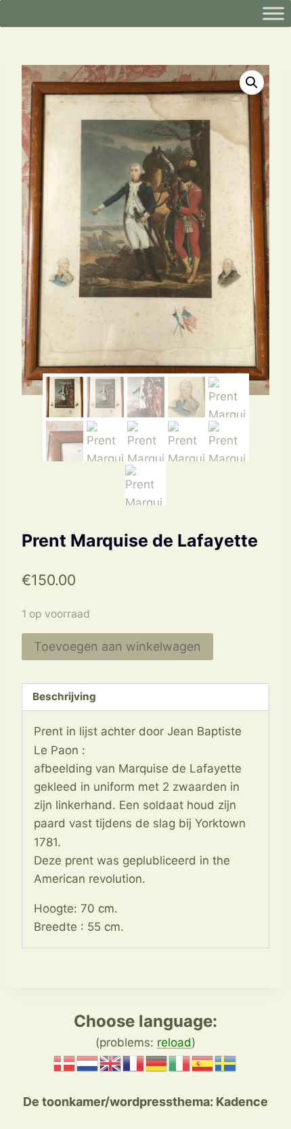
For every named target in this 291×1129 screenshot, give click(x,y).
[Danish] (64, 1062)
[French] (134, 1062)
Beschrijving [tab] (64, 696)
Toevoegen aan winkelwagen (117, 646)
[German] (157, 1062)
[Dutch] (87, 1062)
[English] (110, 1062)
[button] (252, 82)
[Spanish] (203, 1062)
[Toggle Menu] (273, 13)
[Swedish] (226, 1062)
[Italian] (180, 1062)
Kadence (240, 1102)
